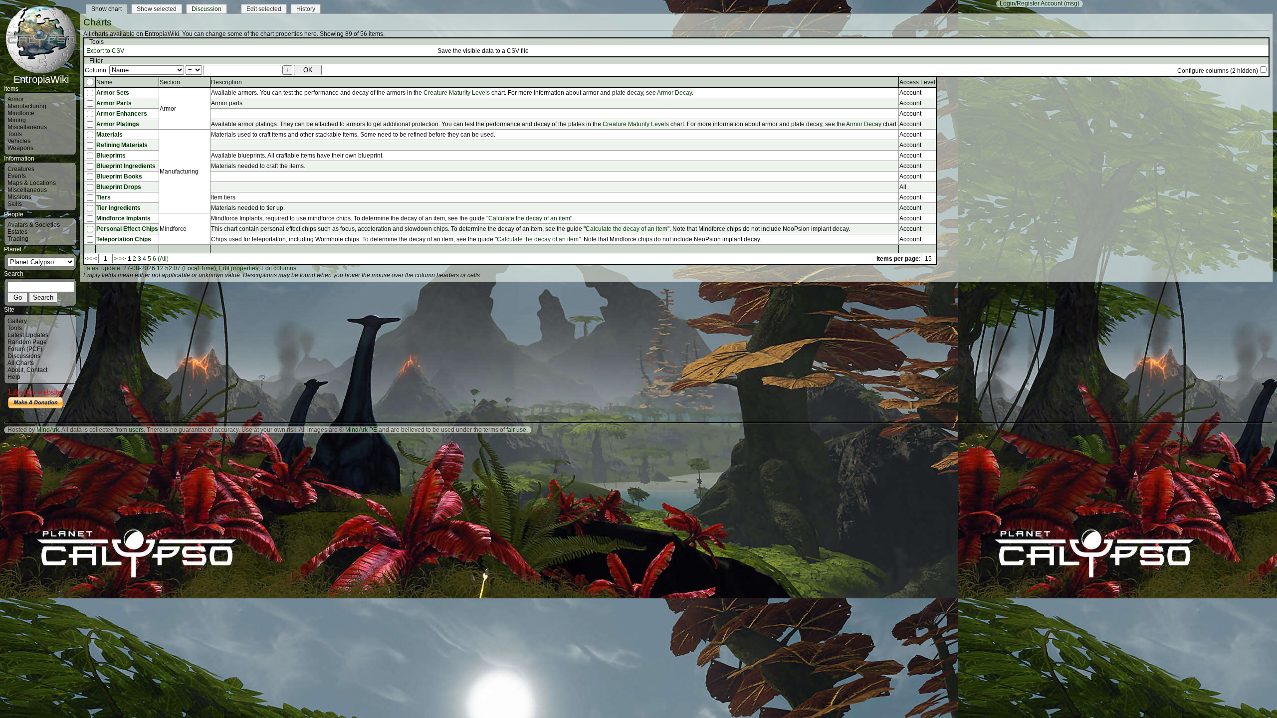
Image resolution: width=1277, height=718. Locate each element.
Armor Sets (112, 92)
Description (226, 82)
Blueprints (111, 155)
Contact (36, 369)
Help (13, 376)
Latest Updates (27, 335)
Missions (19, 196)
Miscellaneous (27, 127)
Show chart (106, 8)
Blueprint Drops (118, 186)
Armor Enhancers (121, 113)
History (305, 8)
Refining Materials (122, 145)
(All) (163, 258)
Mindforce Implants (123, 218)
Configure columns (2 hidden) (1217, 70)
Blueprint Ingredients (126, 166)
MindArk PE (361, 429)
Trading (17, 238)
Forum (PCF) (24, 349)
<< (88, 258)
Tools (14, 134)
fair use (516, 429)
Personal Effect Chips (127, 228)
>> (122, 258)
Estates (17, 231)
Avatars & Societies (33, 224)
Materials (109, 134)
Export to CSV (105, 50)
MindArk (47, 429)
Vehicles (18, 141)
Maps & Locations (31, 183)
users (136, 429)
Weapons (20, 148)
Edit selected (263, 8)
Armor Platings (117, 124)
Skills (14, 203)
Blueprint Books (119, 176)
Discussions (23, 356)
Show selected (157, 8)
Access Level (917, 82)
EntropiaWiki (41, 79)
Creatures (20, 169)
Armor (15, 99)
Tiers (103, 197)
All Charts (20, 362)
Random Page (27, 342)
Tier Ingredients (118, 207)
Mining (16, 120)
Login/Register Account (1031, 3)
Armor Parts (114, 103)
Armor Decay (674, 92)
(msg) (1071, 3)
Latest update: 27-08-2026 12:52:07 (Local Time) (149, 268)
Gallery (17, 321)
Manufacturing (26, 106)
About (15, 369)
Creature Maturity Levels (457, 92)
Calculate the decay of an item (529, 218)
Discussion (206, 8)
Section (170, 82)
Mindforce (20, 113)
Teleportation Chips (123, 239)
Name (104, 82)
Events (16, 176)
